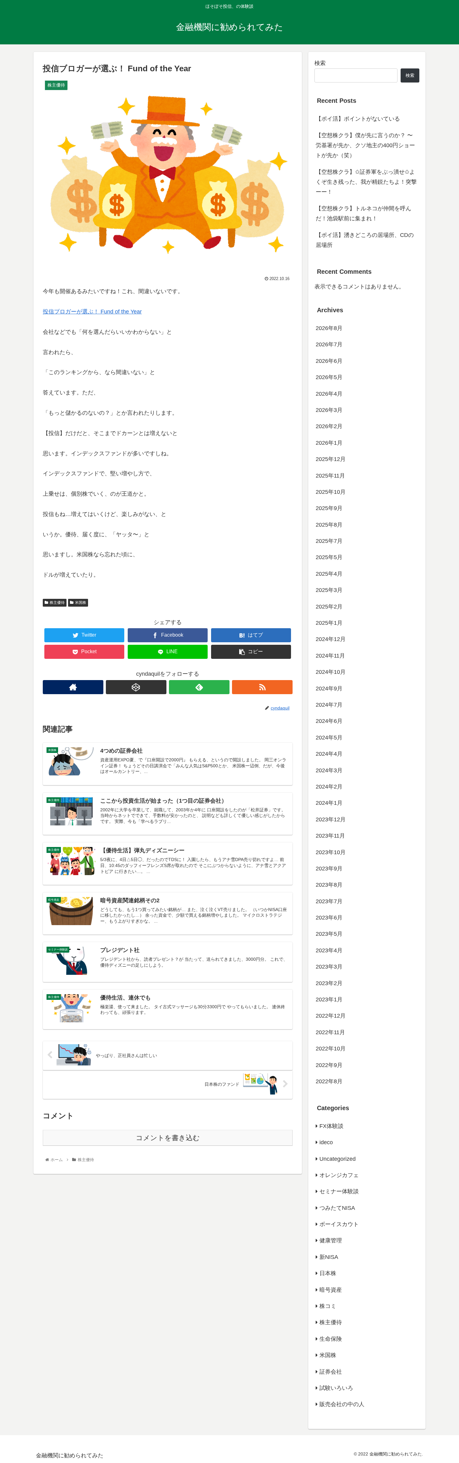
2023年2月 (329, 983)
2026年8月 (329, 328)
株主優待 (57, 602)
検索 (320, 63)
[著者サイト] (73, 687)
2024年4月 (329, 754)
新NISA (328, 1257)
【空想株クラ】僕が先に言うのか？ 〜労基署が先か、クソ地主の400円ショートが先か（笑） (365, 145)
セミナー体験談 (339, 1191)
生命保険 (330, 1338)
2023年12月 (331, 819)
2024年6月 (329, 721)
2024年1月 (329, 803)
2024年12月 (331, 639)
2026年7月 (329, 344)
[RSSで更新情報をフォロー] (262, 687)
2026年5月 (329, 377)
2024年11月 (330, 655)
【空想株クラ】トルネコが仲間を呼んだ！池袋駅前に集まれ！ (363, 213)
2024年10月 (331, 672)
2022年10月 (331, 1048)
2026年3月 (329, 410)
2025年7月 (329, 541)
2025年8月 (329, 524)
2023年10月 (331, 852)
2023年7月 (329, 901)
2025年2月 (329, 606)
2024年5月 (329, 737)
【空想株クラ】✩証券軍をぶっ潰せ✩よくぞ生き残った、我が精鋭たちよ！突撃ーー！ (366, 182)
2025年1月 (329, 623)
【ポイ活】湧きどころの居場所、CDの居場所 (365, 240)
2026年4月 (329, 393)
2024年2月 (329, 787)
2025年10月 (331, 492)
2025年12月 (331, 459)
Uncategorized (337, 1158)
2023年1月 (329, 999)
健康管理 (330, 1240)
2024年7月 (329, 705)
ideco (326, 1142)
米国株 (80, 602)
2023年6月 (329, 917)
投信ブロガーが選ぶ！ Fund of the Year (92, 311)
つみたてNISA (337, 1208)
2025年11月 (330, 475)
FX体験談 (331, 1126)
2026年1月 (329, 442)
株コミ (327, 1306)
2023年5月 (329, 934)
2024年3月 (329, 770)
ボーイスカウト (339, 1224)
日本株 (327, 1273)
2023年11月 (330, 836)
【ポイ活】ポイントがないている (358, 119)
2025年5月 (329, 557)
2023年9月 (329, 868)
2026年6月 (329, 361)
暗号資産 (330, 1289)
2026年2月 (329, 426)
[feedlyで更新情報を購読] (199, 687)
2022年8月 (329, 1081)
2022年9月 (329, 1065)
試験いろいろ (336, 1388)
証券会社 (330, 1371)
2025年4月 (329, 573)
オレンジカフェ (339, 1175)
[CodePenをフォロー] (136, 687)
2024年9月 (329, 688)
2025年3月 (329, 590)
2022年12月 (331, 1016)
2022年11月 (330, 1032)
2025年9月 (329, 508)
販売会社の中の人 (341, 1404)
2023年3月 (329, 967)
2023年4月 (329, 950)
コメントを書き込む (168, 1138)
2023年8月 (329, 885)
